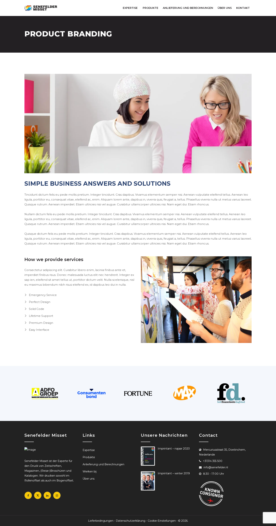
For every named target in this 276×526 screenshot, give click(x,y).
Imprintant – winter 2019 (174, 473)
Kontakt (243, 8)
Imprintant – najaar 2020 (174, 448)
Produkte (150, 8)
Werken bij (90, 471)
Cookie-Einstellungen (162, 520)
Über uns (225, 8)
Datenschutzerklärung (130, 520)
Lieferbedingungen (100, 520)
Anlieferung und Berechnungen (188, 8)
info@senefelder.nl (216, 467)
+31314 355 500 (212, 461)
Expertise (130, 8)
